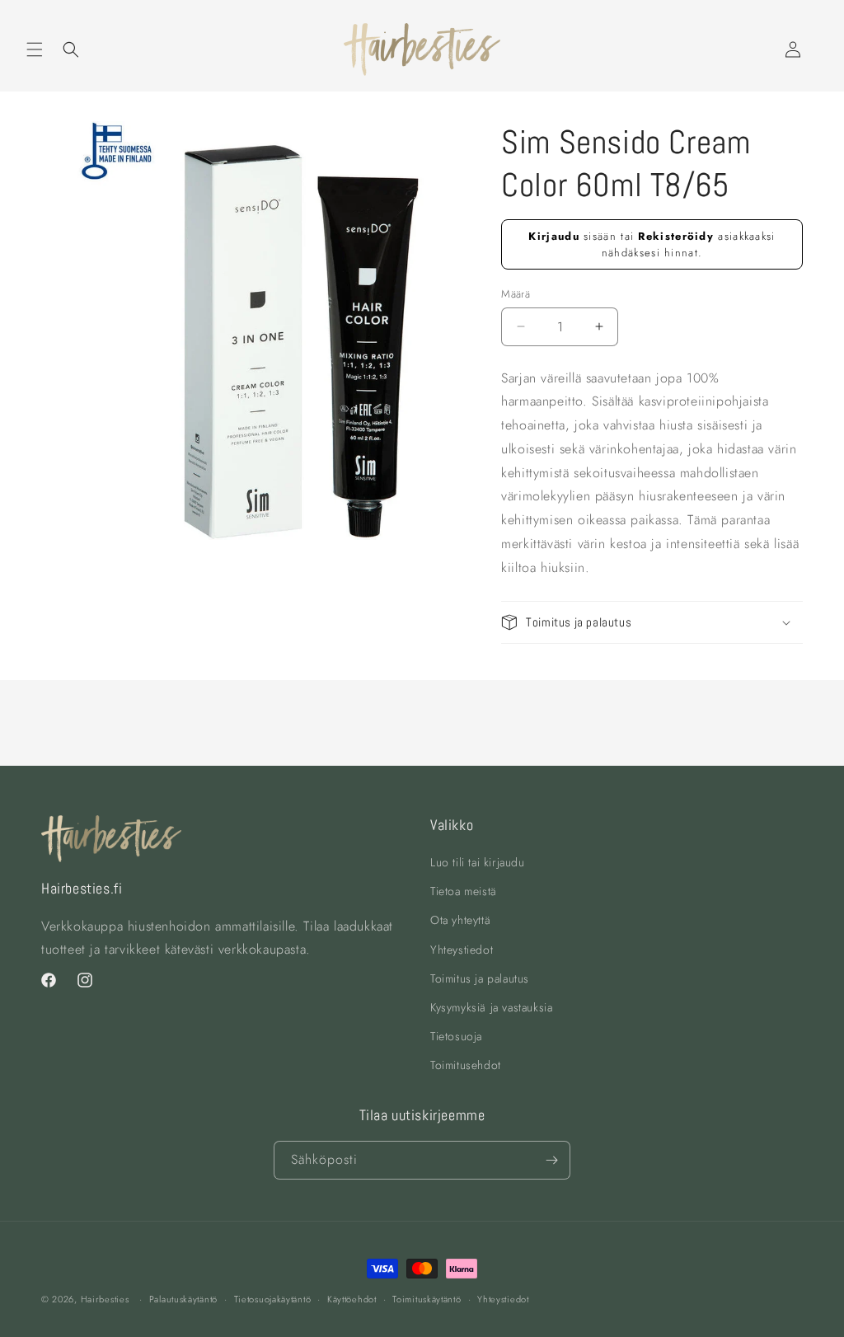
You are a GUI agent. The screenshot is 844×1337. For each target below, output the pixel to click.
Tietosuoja (456, 1036)
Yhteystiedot (461, 949)
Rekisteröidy (676, 236)
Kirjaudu (553, 236)
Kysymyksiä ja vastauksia (491, 1007)
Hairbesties (105, 1299)
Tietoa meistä (463, 891)
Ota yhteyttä (460, 920)
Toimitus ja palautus (479, 978)
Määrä (515, 294)
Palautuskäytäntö (183, 1299)
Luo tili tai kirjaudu (477, 862)
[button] (34, 49)
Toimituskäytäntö (426, 1299)
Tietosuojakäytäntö (273, 1299)
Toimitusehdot (465, 1065)
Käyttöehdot (352, 1299)
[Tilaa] (551, 1160)
